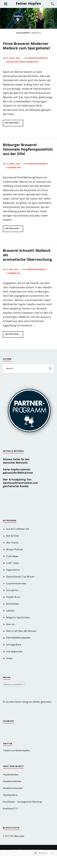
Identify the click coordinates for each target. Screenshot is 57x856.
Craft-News (12, 556)
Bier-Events (12, 542)
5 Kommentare (13, 167)
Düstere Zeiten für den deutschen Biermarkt (16, 461)
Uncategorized (14, 651)
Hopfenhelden (11, 774)
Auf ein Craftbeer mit (17, 528)
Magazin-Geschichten (18, 617)
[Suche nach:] (28, 368)
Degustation (13, 569)
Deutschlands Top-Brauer (20, 576)
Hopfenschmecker (13, 788)
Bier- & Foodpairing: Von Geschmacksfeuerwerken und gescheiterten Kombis (20, 483)
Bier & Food (12, 535)
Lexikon (10, 610)
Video (9, 658)
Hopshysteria (10, 794)
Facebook (8, 721)
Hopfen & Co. (13, 597)
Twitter (7, 743)
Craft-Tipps (12, 562)
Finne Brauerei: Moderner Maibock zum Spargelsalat (26, 45)
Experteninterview (16, 583)
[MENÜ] (5, 4)
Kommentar (12, 603)
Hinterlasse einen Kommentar (22, 62)
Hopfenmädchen (12, 781)
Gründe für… (13, 590)
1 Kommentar (13, 273)
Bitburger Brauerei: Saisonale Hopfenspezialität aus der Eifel (28, 149)
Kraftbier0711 (10, 808)
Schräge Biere (13, 644)
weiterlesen (10, 123)
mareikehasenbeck (38, 58)
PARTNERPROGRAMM (18, 637)
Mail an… (11, 624)
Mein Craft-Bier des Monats (21, 631)
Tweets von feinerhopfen (16, 750)
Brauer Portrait (14, 549)
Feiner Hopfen (28, 3)
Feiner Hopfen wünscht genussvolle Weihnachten (18, 471)
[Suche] (50, 4)
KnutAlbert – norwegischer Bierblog (22, 801)
